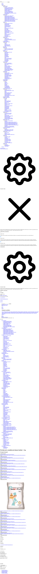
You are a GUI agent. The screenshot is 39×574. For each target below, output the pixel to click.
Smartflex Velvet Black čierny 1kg (16, 513)
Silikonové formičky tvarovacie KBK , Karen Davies (11, 19)
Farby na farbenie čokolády (6, 368)
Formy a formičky (5, 61)
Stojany (4, 436)
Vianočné (6, 137)
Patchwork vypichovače (6, 96)
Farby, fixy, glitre (5, 50)
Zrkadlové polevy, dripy (8, 34)
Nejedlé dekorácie (5, 80)
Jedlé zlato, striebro (7, 72)
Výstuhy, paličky (7, 115)
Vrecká (6, 43)
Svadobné (6, 82)
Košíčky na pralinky (7, 10)
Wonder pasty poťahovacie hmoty (9, 48)
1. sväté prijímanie (7, 86)
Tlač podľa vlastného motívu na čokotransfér (10, 39)
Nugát (5, 33)
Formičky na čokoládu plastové (8, 9)
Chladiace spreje (7, 13)
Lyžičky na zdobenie (7, 117)
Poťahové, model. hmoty (6, 119)
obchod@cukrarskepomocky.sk (4, 148)
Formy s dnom (6, 64)
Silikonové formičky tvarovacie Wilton (9, 17)
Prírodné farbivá (7, 56)
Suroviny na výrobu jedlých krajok (7, 340)
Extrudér (6, 98)
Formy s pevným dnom (6, 376)
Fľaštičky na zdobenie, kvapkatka (9, 118)
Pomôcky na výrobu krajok (6, 127)
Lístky (4, 406)
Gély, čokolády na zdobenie (8, 75)
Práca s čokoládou (4, 311)
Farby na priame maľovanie (8, 58)
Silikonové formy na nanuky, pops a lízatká (10, 20)
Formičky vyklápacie (5, 374)
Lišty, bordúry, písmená (8, 101)
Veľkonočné (6, 138)
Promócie (4, 392)
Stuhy (5, 81)
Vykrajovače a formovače (6, 415)
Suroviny (12, 311)
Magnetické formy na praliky (6, 322)
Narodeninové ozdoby (6, 394)
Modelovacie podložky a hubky (8, 103)
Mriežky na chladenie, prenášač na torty (9, 134)
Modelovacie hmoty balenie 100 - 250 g (8, 431)
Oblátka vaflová (7, 38)
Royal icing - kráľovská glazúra (8, 23)
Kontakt (3, 146)
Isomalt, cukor (6, 28)
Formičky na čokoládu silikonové (9, 7)
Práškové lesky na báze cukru (6, 361)
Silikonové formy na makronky (8, 16)
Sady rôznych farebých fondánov (9, 120)
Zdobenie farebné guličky (8, 74)
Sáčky (4, 398)
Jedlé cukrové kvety (7, 77)
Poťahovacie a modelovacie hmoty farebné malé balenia (10, 429)
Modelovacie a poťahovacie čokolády (9, 126)
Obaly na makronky (5, 400)
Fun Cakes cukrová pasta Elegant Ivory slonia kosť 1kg (19, 522)
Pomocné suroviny (7, 24)
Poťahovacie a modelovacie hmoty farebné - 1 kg (6, 463)
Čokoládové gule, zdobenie (8, 78)
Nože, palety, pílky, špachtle (8, 113)
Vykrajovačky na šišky (7, 136)
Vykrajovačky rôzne (5, 440)
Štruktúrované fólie (7, 145)
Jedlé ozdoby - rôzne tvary (6, 384)
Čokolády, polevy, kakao (8, 25)
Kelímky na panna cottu (8, 94)
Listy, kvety (6, 141)
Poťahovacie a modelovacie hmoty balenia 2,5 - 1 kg (11, 122)
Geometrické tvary (7, 106)
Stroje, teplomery (7, 132)
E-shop (3, 4)
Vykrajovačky (3, 438)
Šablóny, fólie (5, 143)
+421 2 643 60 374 (2, 544)
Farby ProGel (5, 370)
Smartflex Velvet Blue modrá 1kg (16, 516)
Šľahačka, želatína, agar (8, 26)
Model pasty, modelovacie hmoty (9, 49)
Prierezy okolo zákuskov (8, 93)
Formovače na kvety (7, 104)
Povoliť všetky (6, 231)
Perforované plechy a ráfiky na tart (9, 69)
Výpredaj (37, 311)
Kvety (5, 99)
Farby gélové (6, 59)
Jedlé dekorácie (5, 71)
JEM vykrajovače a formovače (8, 105)
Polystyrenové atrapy (7, 133)
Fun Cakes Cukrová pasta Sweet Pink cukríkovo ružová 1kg (19, 466)
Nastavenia (2, 290)
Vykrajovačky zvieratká (8, 140)
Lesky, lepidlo (6, 29)
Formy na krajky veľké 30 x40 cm (9, 130)
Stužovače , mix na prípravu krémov (7, 345)
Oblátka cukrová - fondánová (6, 350)
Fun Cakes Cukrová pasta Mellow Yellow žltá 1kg (18, 463)
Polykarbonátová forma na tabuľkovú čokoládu (9, 326)
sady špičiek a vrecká (7, 44)
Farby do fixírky (5, 366)
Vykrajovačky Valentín (6, 444)
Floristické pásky (7, 107)
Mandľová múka (5, 343)
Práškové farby (6, 54)
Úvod (2, 3)
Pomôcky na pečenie (5, 111)
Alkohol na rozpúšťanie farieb (8, 31)
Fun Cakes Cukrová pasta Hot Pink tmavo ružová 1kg (18, 519)
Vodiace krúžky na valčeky (8, 110)
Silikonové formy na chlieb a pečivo (9, 15)
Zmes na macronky (5, 347)
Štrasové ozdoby (7, 85)
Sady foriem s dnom (7, 67)
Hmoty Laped (5, 47)
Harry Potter (4, 46)
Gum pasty (6, 125)
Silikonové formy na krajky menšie (9, 129)
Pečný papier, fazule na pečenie (7, 423)
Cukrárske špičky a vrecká (26, 311)
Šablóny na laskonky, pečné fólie (7, 421)
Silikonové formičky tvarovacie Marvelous (10, 21)
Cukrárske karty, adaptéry (6, 419)
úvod (2, 307)
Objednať (3, 295)
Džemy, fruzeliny (7, 32)
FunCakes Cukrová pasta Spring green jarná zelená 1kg (19, 469)
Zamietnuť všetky (2, 231)
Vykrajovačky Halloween (6, 442)
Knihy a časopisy (5, 79)
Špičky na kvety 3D (7, 45)
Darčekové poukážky (20, 311)
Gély (5, 27)
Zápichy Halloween (7, 87)
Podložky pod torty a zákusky (8, 92)
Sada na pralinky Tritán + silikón (9, 12)
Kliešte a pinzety (7, 102)
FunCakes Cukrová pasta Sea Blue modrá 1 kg (18, 472)
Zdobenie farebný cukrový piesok (9, 73)
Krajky (6, 91)
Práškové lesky (5, 364)
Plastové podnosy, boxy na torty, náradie (10, 95)
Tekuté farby (6, 55)
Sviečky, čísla (6, 83)
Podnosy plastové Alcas (6, 396)
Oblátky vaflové (5, 382)
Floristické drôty (7, 108)
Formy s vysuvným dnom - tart (8, 63)
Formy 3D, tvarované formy (8, 66)
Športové (6, 84)
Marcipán (6, 121)
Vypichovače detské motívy (6, 417)
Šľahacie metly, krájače (7, 116)
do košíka (4, 456)
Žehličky (6, 109)
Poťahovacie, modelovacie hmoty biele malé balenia (11, 123)
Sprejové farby (6, 52)
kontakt (3, 314)
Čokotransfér (6, 144)
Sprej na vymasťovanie (6, 342)
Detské (4, 390)
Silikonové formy (5, 14)
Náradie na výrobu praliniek (6, 324)
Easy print (6, 40)
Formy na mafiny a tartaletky (8, 68)
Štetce (5, 114)
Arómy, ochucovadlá (5, 338)
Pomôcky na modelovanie (6, 97)
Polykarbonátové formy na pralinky (9, 8)
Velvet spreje (6, 35)
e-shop (2, 308)
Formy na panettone (7, 70)
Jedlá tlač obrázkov (15, 311)
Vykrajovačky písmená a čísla (8, 142)
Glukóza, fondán (5, 336)
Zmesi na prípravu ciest (7, 36)
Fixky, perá (6, 53)
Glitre (5, 57)
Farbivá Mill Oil (7, 60)
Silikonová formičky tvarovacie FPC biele (10, 18)
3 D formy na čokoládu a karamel (9, 11)
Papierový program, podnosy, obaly (7, 88)
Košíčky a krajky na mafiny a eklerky (9, 90)
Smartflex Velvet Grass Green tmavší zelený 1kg (18, 475)
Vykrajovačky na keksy (8, 139)
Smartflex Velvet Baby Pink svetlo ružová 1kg (17, 533)
